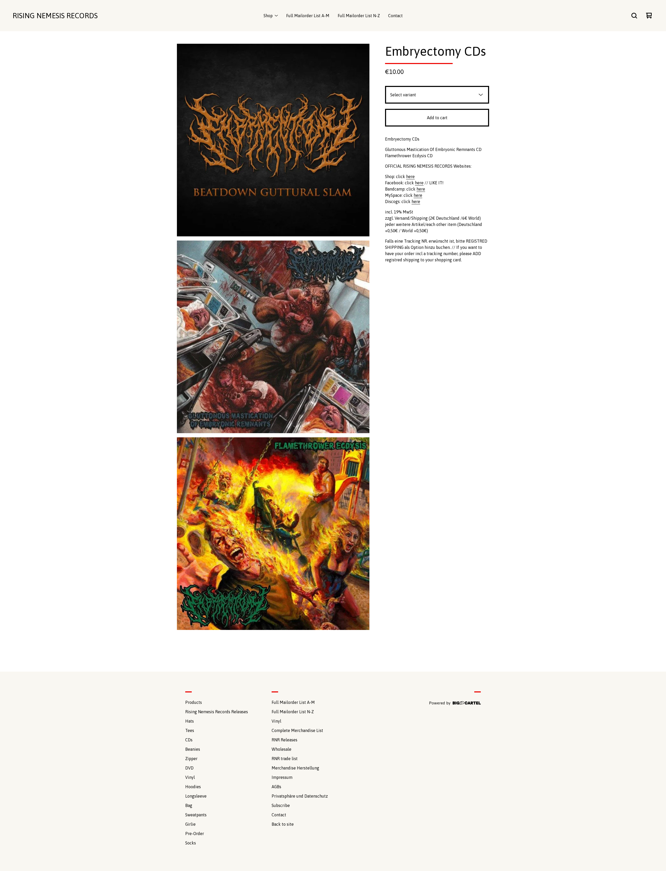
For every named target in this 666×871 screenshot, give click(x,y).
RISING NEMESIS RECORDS (55, 15)
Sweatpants (196, 814)
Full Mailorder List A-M (307, 16)
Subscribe (281, 805)
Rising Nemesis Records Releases (216, 711)
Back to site (283, 824)
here (410, 176)
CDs (189, 739)
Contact (395, 16)
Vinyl (190, 777)
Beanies (192, 749)
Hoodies (193, 786)
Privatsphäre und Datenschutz (300, 796)
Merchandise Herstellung (295, 768)
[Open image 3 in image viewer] (273, 533)
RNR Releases (284, 739)
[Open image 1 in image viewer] (273, 140)
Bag (188, 805)
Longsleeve (196, 796)
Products (193, 702)
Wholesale (281, 749)
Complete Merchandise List (297, 730)
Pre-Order (194, 833)
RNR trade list (285, 758)
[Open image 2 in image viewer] (273, 337)
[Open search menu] (634, 15)
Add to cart (437, 117)
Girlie (190, 824)
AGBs (276, 786)
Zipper (191, 758)
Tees (189, 730)
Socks (190, 843)
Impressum (282, 777)
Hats (189, 721)
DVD (189, 768)
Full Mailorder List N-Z (359, 16)
